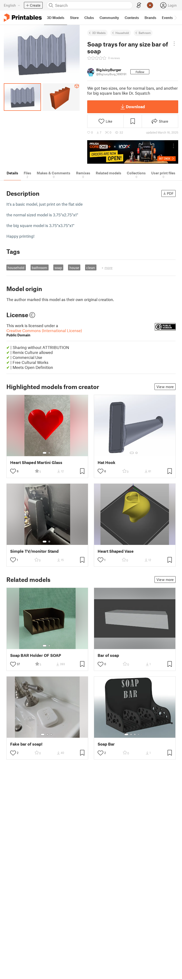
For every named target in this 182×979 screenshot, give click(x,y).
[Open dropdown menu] (174, 43)
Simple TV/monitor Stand (34, 551)
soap (58, 267)
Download (135, 106)
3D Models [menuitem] (55, 17)
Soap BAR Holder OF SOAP (35, 655)
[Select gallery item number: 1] (44, 453)
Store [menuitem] (74, 17)
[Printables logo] (23, 18)
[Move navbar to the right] (175, 17)
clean (90, 267)
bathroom (39, 267)
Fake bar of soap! (26, 744)
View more (165, 387)
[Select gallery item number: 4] (139, 734)
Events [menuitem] (167, 17)
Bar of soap (108, 655)
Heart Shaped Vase (116, 551)
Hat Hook (106, 462)
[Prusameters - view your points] (150, 5)
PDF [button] (170, 193)
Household (122, 32)
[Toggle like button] (13, 471)
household (16, 267)
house (74, 267)
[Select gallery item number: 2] (49, 453)
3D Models (99, 32)
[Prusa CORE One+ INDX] (132, 152)
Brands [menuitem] (150, 17)
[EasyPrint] (138, 5)
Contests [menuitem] (132, 17)
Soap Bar (106, 744)
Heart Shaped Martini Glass (36, 462)
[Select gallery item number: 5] (142, 734)
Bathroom (145, 32)
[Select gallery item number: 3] (51, 734)
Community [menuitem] (109, 17)
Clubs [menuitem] (89, 17)
